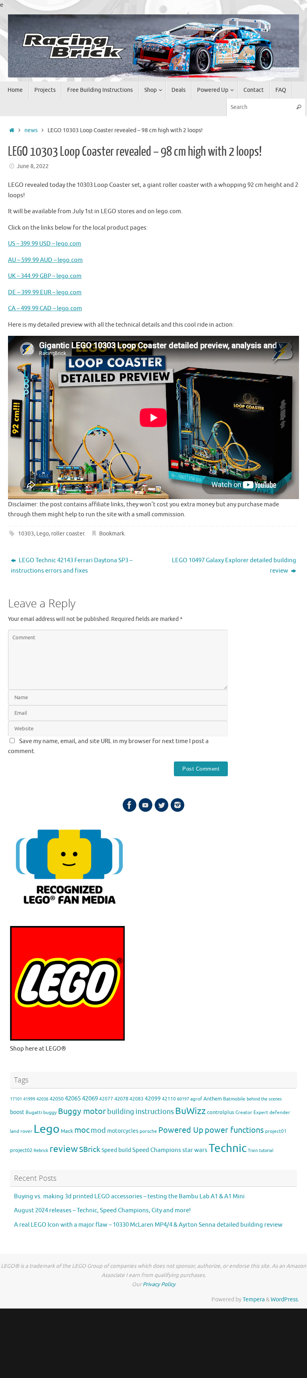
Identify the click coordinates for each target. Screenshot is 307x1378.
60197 (183, 1099)
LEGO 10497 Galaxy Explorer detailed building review (234, 566)
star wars (194, 1150)
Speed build (116, 1150)
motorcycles (122, 1131)
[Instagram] (177, 805)
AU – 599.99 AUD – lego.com (45, 260)
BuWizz (190, 1111)
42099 (153, 1098)
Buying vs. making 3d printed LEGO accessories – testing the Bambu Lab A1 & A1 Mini (129, 1196)
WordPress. (285, 1299)
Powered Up (180, 1130)
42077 (106, 1099)
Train (253, 1150)
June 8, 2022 (33, 166)
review (64, 1149)
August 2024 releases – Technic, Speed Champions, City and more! (102, 1210)
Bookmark (111, 533)
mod (98, 1130)
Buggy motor (82, 1111)
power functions (234, 1130)
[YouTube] (145, 805)
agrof (196, 1099)
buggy (50, 1113)
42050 (57, 1099)
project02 (21, 1150)
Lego (42, 533)
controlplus (220, 1112)
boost (17, 1112)
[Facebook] (129, 805)
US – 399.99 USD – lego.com (44, 244)
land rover (21, 1131)
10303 (26, 533)
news (31, 130)
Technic (228, 1148)
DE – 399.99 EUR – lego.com (45, 292)
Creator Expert (251, 1113)
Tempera (254, 1299)
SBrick (89, 1149)
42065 (73, 1098)
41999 (29, 1099)
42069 (90, 1098)
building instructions (140, 1111)
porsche (148, 1131)
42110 (169, 1099)
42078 (121, 1099)
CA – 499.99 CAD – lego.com (45, 308)
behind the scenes (264, 1099)
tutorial (266, 1150)
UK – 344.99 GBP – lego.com (45, 276)
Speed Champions (156, 1150)
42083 (137, 1099)
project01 (276, 1131)
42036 (42, 1099)
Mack (67, 1131)
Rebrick (41, 1150)
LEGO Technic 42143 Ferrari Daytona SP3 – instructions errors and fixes (71, 566)
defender (279, 1113)
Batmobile (234, 1099)
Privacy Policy (159, 1284)
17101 (16, 1099)
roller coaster (67, 533)
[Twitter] (161, 805)
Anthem (212, 1099)
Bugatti (34, 1113)
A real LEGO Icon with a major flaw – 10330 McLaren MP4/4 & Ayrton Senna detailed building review (148, 1225)
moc (82, 1130)
